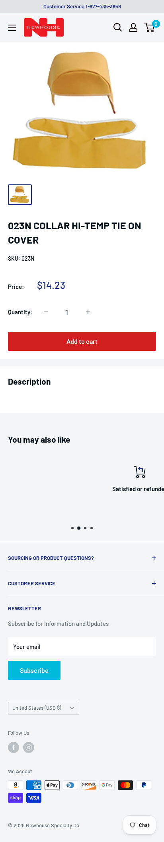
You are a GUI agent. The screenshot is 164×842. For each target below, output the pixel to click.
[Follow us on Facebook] (13, 747)
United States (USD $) (36, 708)
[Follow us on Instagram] (28, 747)
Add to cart (82, 341)
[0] (149, 27)
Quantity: (20, 312)
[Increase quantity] (88, 312)
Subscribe (34, 670)
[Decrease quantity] (45, 312)
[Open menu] (12, 28)
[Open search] (117, 27)
